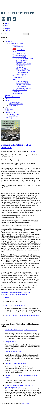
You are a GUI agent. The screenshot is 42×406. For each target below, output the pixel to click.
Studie (14, 51)
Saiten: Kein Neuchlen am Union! (15, 363)
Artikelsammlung (18, 46)
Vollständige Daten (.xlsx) (24, 88)
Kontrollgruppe (21, 86)
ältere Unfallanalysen (22, 60)
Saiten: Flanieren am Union (13, 352)
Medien (7, 27)
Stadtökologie (9, 118)
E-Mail (33, 151)
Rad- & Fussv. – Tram (23, 71)
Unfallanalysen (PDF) (19, 57)
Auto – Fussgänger (22, 72)
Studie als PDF (21, 53)
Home (6, 23)
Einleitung (16, 45)
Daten (14, 79)
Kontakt (7, 30)
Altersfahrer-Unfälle (22, 81)
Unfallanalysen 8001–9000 (24, 58)
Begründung (16, 91)
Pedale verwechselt (22, 74)
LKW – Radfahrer (22, 69)
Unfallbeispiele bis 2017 (20, 90)
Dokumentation (17, 93)
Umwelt (7, 95)
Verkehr (7, 100)
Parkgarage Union (14, 102)
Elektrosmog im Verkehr (16, 43)
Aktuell (7, 25)
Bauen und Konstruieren (12, 97)
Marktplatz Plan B (10, 341)
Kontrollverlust (21, 62)
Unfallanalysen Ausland (20, 76)
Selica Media (25, 403)
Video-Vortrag (21, 50)
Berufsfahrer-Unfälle (22, 83)
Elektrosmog (9, 41)
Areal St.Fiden (13, 105)
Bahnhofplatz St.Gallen (16, 104)
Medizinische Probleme (23, 64)
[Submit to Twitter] (7, 294)
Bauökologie (9, 109)
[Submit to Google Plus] (22, 292)
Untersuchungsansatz (19, 55)
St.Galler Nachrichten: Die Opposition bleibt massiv (21, 330)
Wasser (7, 107)
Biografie (7, 28)
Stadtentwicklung (10, 112)
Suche (3, 34)
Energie (7, 111)
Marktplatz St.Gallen (15, 114)
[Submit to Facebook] (8, 292)
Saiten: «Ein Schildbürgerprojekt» (15, 305)
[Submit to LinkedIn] (20, 294)
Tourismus (8, 98)
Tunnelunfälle (20, 67)
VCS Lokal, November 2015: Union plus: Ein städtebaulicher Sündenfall (19, 386)
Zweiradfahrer (20, 65)
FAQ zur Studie (17, 77)
